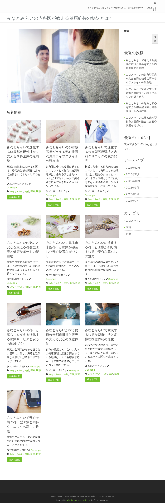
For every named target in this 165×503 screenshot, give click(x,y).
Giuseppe (12, 187)
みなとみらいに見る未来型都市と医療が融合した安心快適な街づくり (141, 121)
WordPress (71, 500)
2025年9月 (132, 187)
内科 (27, 191)
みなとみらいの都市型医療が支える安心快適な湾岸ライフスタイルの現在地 (141, 78)
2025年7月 (132, 200)
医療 (32, 191)
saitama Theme (84, 500)
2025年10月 (133, 181)
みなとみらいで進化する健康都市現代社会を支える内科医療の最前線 (141, 64)
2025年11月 (133, 174)
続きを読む (14, 197)
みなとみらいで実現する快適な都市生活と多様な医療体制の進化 (101, 334)
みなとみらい (16, 191)
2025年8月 (132, 194)
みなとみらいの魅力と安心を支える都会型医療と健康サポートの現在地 (141, 107)
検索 (126, 31)
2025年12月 (133, 167)
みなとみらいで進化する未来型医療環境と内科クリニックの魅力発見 (141, 92)
